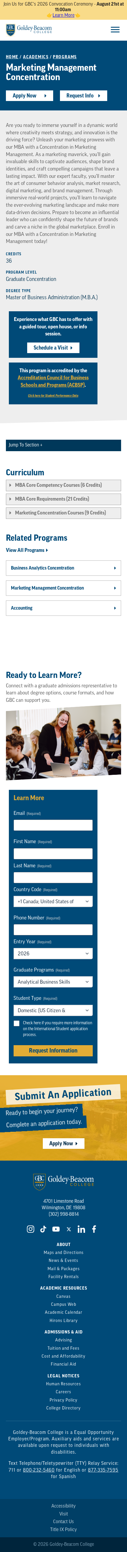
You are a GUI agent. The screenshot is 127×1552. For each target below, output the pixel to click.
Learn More (63, 15)
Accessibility (63, 1506)
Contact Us (63, 1522)
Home (12, 57)
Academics (35, 57)
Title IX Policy (63, 1530)
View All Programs (25, 550)
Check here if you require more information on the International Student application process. (57, 1029)
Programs (65, 57)
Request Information (53, 1051)
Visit (63, 1514)
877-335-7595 (103, 1470)
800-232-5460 (39, 1470)
